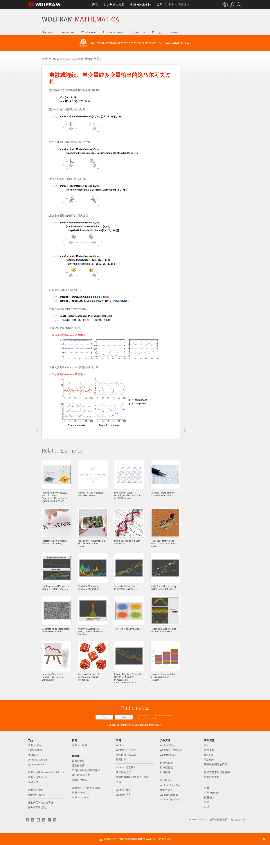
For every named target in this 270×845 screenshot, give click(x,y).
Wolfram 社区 (123, 790)
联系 (206, 802)
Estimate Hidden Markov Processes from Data (162, 494)
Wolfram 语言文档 (126, 749)
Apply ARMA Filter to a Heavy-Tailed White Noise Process (90, 631)
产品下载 (209, 749)
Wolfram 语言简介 (126, 767)
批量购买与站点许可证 (40, 802)
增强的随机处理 (88, 59)
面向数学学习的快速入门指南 (132, 777)
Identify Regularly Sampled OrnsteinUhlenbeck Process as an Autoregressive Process (127, 678)
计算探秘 (165, 772)
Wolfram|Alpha (168, 745)
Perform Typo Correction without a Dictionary (54, 542)
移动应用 (33, 782)
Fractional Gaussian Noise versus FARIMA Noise (163, 630)
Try (104, 717)
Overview (47, 32)
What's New (88, 32)
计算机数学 (166, 762)
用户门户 (209, 754)
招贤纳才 (209, 797)
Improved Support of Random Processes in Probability (88, 677)
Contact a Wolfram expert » (149, 724)
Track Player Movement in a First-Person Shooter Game (91, 543)
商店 (206, 745)
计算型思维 (166, 767)
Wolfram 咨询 (79, 745)
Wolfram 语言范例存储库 (86, 788)
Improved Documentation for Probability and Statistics (163, 677)
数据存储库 (78, 760)
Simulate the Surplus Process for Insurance (125, 587)
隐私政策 (222, 819)
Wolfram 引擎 (35, 790)
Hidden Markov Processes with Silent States (90, 494)
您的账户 (209, 759)
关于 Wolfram (211, 792)
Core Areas (67, 32)
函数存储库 (78, 765)
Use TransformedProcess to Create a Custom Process (55, 587)
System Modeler (36, 764)
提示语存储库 (79, 779)
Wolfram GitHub (80, 797)
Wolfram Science (169, 794)
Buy (124, 717)
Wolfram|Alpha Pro (38, 777)
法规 (212, 819)
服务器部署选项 (37, 807)
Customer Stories (114, 32)
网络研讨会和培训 (126, 754)
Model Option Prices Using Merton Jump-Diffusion (163, 587)
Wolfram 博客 (123, 794)
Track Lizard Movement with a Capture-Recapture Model (163, 543)
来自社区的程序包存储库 (86, 770)
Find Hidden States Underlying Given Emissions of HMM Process (127, 495)
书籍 (118, 782)
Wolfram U (121, 745)
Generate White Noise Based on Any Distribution (55, 630)
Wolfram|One (35, 745)
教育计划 (121, 759)
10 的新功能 (58, 59)
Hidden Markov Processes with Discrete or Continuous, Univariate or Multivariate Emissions (54, 496)
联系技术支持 (211, 777)
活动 (206, 807)
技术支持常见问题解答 (217, 772)
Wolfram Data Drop (170, 785)
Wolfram (80, 19)
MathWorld (166, 790)
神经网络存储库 (81, 775)
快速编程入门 (123, 772)
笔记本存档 (78, 792)
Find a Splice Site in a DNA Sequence (127, 542)
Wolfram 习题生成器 (171, 749)
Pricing (156, 32)
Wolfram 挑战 (167, 754)
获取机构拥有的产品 (215, 764)
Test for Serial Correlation (127, 628)
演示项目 (165, 780)
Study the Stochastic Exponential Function (89, 587)
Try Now (173, 32)
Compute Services (37, 759)
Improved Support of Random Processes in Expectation (52, 677)
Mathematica (35, 749)
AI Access (33, 754)
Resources (138, 32)
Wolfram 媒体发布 (170, 799)
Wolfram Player (36, 794)
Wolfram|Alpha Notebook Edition (46, 772)
